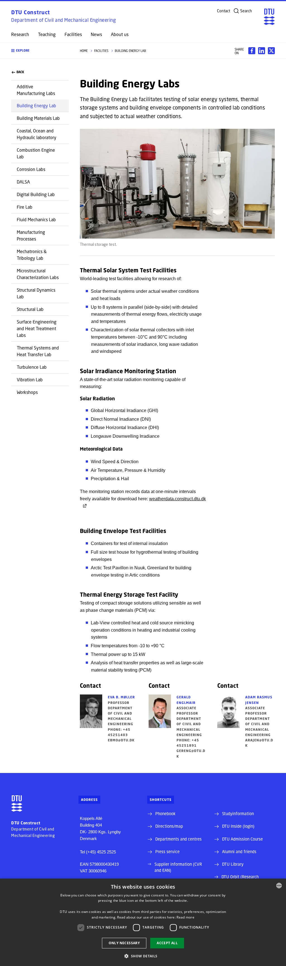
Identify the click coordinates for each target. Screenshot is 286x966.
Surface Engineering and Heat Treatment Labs (36, 328)
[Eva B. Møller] (91, 718)
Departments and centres (178, 838)
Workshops (27, 392)
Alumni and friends (239, 851)
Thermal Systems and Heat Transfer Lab (38, 351)
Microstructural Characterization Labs (38, 274)
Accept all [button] (167, 943)
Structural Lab (30, 309)
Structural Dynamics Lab (36, 293)
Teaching (47, 34)
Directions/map (169, 826)
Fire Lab (24, 207)
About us (119, 34)
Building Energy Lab (36, 105)
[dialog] (143, 922)
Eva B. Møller (121, 697)
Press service (167, 851)
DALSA (23, 181)
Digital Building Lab (36, 194)
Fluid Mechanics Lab (36, 219)
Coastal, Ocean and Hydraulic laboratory (36, 134)
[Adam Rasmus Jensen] (228, 721)
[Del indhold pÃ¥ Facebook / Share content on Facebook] (251, 50)
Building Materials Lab (38, 118)
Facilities (73, 34)
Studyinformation (238, 813)
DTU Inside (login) (238, 826)
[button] (40, 50)
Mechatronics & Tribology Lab (32, 255)
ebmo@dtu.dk (121, 740)
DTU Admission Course (242, 838)
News (96, 34)
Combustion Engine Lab (36, 153)
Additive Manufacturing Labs (36, 90)
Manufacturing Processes (31, 235)
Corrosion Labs (31, 169)
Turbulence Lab (32, 367)
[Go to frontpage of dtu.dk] (269, 16)
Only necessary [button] (124, 943)
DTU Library (233, 864)
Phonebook (165, 813)
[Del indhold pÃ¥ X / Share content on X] (271, 50)
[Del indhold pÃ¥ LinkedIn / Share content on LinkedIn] (261, 50)
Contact (223, 11)
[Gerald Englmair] (160, 726)
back (20, 72)
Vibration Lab (30, 379)
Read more (185, 917)
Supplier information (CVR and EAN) (178, 867)
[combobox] (279, 885)
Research (20, 34)
